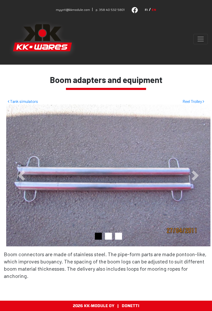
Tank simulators (23, 101)
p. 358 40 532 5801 (110, 9)
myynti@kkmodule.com (73, 9)
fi (146, 9)
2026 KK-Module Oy (93, 305)
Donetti (130, 305)
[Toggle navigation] (200, 39)
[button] (21, 175)
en (154, 9)
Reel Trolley (193, 101)
